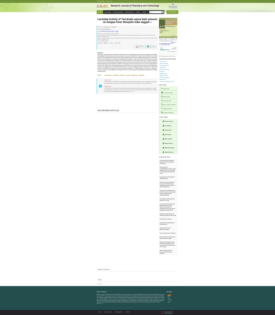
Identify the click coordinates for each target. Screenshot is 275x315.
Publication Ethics (164, 75)
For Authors (129, 12)
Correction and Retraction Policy (167, 81)
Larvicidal (128, 75)
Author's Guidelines (168, 92)
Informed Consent (164, 63)
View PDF (140, 46)
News (144, 12)
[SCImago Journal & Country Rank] (167, 56)
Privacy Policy (163, 67)
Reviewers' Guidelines (165, 77)
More (138, 12)
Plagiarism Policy (163, 73)
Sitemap (127, 311)
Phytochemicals (134, 75)
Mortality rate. (141, 75)
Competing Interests (164, 65)
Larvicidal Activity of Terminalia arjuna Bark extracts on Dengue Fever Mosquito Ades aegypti (127, 21)
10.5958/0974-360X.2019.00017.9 (107, 31)
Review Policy (163, 79)
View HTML (152, 46)
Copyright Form (167, 100)
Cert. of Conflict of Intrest (169, 104)
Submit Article (172, 12)
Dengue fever (122, 75)
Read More (99, 303)
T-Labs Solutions (168, 313)
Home (99, 12)
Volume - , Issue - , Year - (111, 43)
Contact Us (109, 1)
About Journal (101, 1)
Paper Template (166, 96)
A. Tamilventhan (105, 27)
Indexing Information (168, 112)
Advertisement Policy (164, 69)
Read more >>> (174, 42)
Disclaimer (162, 71)
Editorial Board (118, 12)
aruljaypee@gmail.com (106, 29)
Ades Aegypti (115, 75)
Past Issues (108, 12)
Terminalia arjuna (108, 75)
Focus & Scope (163, 61)
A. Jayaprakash (113, 27)
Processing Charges (167, 108)
